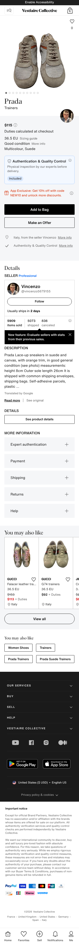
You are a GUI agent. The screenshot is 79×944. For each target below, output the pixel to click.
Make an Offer (39, 222)
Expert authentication (29, 444)
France (11, 916)
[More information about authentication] (70, 160)
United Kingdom (27, 916)
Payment (18, 461)
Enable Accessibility (39, 2)
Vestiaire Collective (26, 728)
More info (38, 143)
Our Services (19, 685)
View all (39, 618)
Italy (44, 920)
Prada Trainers (18, 659)
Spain (35, 920)
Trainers (45, 648)
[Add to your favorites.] (33, 579)
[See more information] (71, 193)
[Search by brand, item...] (9, 10)
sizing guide (28, 138)
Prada (13, 101)
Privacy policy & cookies (37, 795)
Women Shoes (18, 648)
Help (14, 510)
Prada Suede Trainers (55, 659)
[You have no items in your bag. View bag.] (70, 10)
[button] (70, 10)
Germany (63, 916)
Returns (17, 494)
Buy (10, 696)
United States (47, 916)
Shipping (18, 477)
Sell (11, 707)
